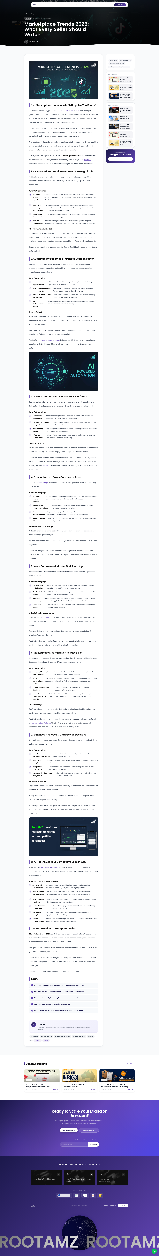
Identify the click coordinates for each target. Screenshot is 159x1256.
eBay (78, 110)
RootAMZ (87, 160)
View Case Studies (88, 1130)
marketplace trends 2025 (62, 1036)
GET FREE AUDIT (120, 4)
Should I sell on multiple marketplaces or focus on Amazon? (56, 998)
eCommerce (34, 1036)
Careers (105, 1205)
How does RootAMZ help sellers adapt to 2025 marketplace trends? (59, 991)
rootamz (90, 1036)
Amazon (62, 110)
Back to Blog (30, 14)
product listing (46, 617)
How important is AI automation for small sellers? (52, 1004)
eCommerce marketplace (49, 867)
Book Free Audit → (120, 159)
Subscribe (93, 1144)
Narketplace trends (79, 1036)
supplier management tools (49, 340)
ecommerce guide (46, 1036)
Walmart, (47, 723)
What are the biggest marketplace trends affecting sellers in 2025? (59, 985)
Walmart (69, 110)
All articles (129, 1064)
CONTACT (123, 1205)
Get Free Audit (68, 1130)
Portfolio (113, 1205)
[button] (34, 4)
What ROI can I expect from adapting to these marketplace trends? (59, 1010)
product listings (42, 482)
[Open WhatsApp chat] (154, 1251)
